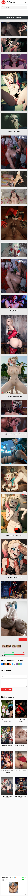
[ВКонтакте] (2, 664)
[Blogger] (6, 664)
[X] (4, 664)
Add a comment (7, 689)
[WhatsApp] (19, 664)
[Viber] (17, 664)
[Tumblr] (14, 664)
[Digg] (8, 664)
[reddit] (10, 664)
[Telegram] (21, 664)
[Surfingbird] (12, 664)
